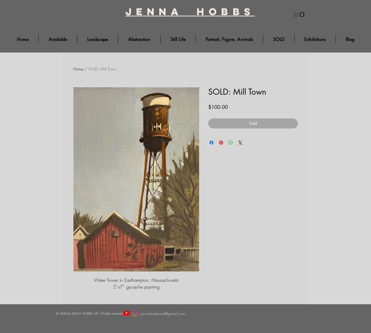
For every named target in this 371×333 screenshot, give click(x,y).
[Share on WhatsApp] (231, 143)
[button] (299, 14)
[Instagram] (135, 313)
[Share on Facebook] (211, 143)
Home (78, 69)
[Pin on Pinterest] (221, 143)
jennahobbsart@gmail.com (163, 313)
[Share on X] (240, 143)
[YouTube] (126, 313)
